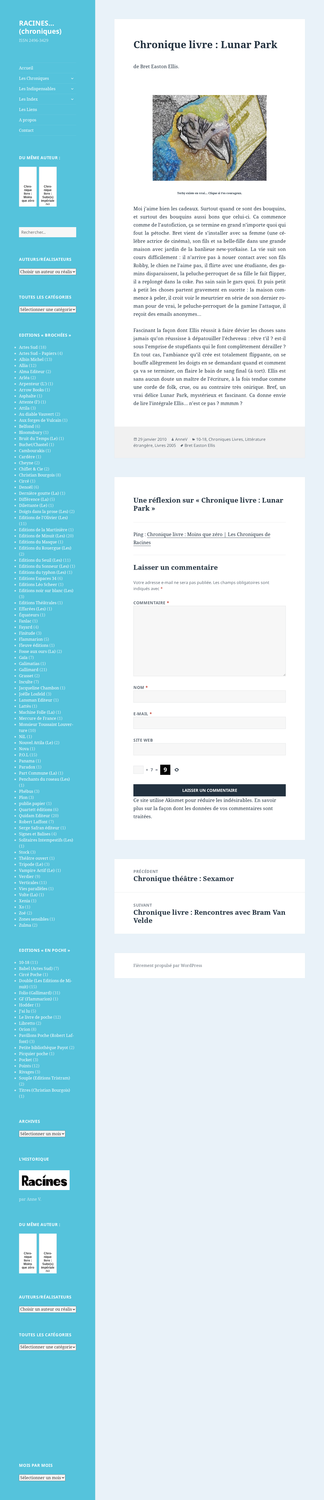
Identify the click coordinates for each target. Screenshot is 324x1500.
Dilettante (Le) (33, 505)
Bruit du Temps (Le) (38, 438)
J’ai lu (24, 1011)
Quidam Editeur (34, 815)
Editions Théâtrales (37, 603)
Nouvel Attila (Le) (36, 742)
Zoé (22, 913)
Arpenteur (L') (33, 384)
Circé (24, 481)
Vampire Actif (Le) (37, 870)
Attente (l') (29, 402)
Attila (24, 408)
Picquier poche (33, 1053)
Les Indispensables (37, 89)
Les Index (28, 99)
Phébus (26, 791)
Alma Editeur (32, 371)
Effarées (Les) (32, 609)
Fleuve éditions (33, 645)
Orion (24, 1029)
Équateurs (29, 615)
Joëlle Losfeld (32, 694)
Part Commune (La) (38, 773)
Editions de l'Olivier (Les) (43, 517)
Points (25, 1066)
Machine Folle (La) (37, 712)
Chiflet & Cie (31, 469)
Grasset (26, 676)
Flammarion (31, 639)
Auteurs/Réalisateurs (45, 259)
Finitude (27, 633)
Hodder (26, 1005)
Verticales (28, 882)
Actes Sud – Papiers (37, 353)
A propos (27, 120)
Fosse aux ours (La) (37, 651)
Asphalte (27, 396)
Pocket (25, 1060)
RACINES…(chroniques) (40, 27)
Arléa (24, 377)
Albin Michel (31, 359)
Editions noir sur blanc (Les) (46, 590)
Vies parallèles (33, 888)
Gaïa (23, 657)
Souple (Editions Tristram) (44, 1078)
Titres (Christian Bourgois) (44, 1090)
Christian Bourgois (37, 475)
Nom (140, 687)
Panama (27, 761)
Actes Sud (28, 347)
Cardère (27, 457)
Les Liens (28, 109)
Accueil (26, 68)
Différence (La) (34, 499)
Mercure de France (37, 718)
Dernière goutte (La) (39, 493)
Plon (23, 797)
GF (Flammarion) (35, 999)
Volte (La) (28, 895)
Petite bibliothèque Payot (43, 1047)
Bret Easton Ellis (200, 445)
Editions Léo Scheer (38, 584)
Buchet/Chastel (33, 444)
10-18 (24, 962)
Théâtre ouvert (33, 858)
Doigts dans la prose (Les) (43, 511)
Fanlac (25, 621)
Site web (143, 740)
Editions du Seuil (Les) (40, 560)
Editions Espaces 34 (37, 578)
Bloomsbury (30, 432)
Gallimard (28, 669)
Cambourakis (32, 450)
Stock (24, 852)
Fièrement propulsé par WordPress (167, 965)
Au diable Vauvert (36, 414)
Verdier (26, 876)
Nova (24, 749)
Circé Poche (30, 974)
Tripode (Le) (31, 864)
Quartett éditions (35, 809)
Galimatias (29, 663)
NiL (22, 736)
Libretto (27, 1023)
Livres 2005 (165, 445)
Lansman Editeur (35, 700)
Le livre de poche (35, 1017)
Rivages (26, 1072)
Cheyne (26, 463)
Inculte (26, 682)
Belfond (26, 426)
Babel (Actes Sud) (36, 968)
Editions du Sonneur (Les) (44, 566)
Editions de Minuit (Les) (42, 536)
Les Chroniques (34, 78)
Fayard (25, 627)
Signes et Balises (34, 834)
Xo (21, 907)
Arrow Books (31, 390)
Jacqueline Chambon (39, 688)
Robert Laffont (33, 822)
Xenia (24, 901)
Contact (26, 130)
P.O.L (24, 755)
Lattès (25, 706)
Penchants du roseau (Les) (44, 779)
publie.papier (32, 803)
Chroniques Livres (226, 439)
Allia (23, 365)
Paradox (27, 767)
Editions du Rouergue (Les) (45, 548)
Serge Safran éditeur (39, 828)
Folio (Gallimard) (35, 993)
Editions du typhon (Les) (42, 572)
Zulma (25, 925)
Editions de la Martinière (43, 530)
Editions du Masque (38, 542)
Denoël (26, 487)
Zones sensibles (34, 919)
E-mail (142, 714)
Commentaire (151, 603)
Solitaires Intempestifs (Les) (46, 840)
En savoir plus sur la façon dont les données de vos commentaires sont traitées (204, 808)
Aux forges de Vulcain (40, 420)
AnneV (181, 439)
